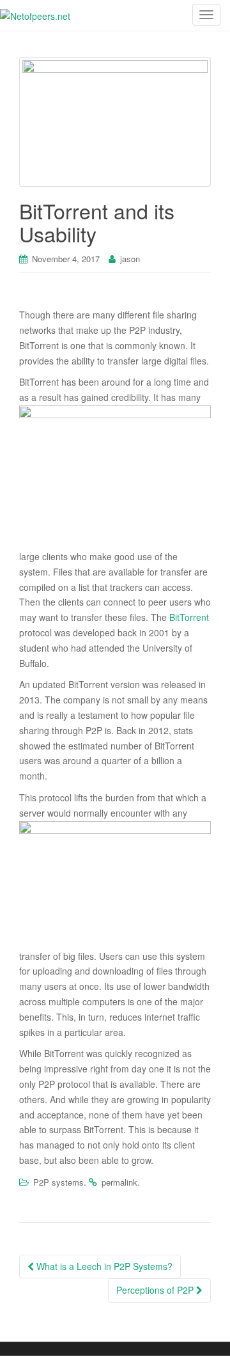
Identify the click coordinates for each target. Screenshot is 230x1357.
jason (130, 259)
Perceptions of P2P (156, 1289)
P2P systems (58, 1182)
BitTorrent (189, 617)
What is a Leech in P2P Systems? (103, 1266)
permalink (119, 1182)
